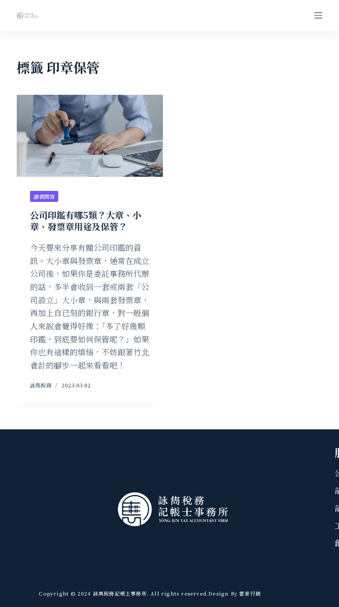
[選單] (318, 15)
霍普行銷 (249, 593)
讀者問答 (44, 196)
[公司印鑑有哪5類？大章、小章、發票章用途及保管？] (90, 136)
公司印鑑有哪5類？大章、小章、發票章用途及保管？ (85, 221)
